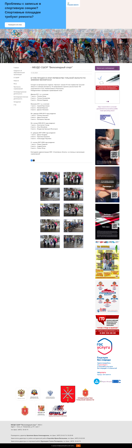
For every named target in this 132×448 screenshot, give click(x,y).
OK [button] (78, 445)
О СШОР (16, 77)
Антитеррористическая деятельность (21, 98)
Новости (16, 81)
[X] (34, 160)
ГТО (15, 105)
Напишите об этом (15, 25)
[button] (97, 86)
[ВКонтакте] (31, 160)
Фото (15, 84)
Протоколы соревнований (18, 88)
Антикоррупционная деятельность (20, 93)
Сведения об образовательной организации (19, 72)
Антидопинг (17, 102)
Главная (16, 67)
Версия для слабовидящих (106, 68)
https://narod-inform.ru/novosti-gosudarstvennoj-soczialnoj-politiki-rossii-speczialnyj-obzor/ (107, 109)
